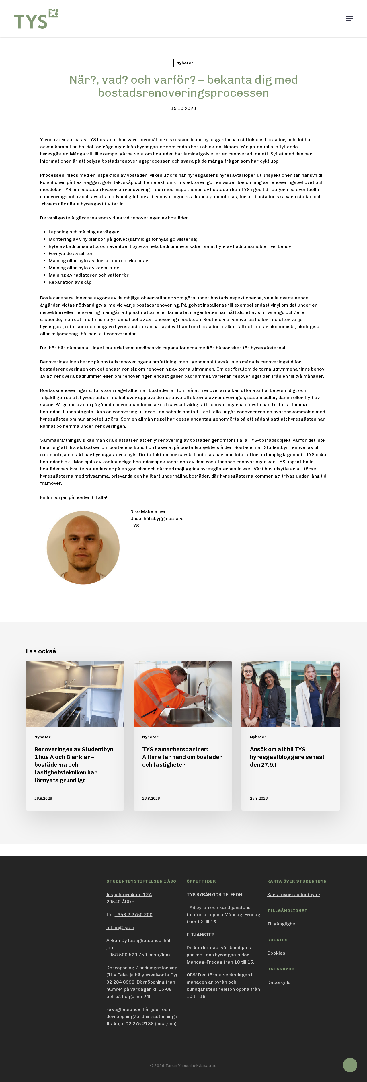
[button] (349, 19)
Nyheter (185, 63)
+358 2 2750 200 (134, 914)
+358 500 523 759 (126, 955)
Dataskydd (278, 982)
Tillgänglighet (282, 924)
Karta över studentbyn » (293, 894)
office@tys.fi (120, 927)
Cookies (276, 953)
